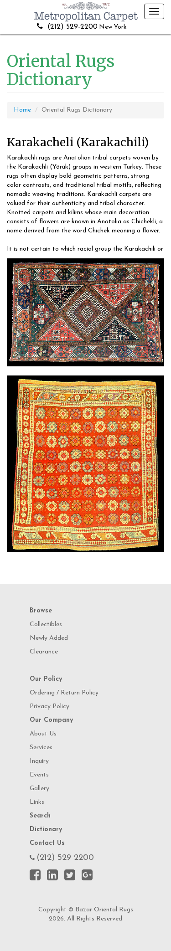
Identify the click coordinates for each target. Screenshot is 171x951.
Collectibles (46, 624)
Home (22, 110)
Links (37, 802)
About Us (43, 733)
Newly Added (49, 638)
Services (41, 747)
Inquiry (39, 761)
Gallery (39, 788)
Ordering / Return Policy (64, 692)
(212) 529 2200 (65, 858)
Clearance (44, 651)
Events (39, 774)
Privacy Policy (49, 706)
